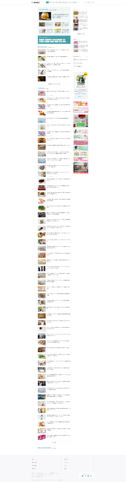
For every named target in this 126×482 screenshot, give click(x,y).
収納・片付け (65, 2)
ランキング (53, 2)
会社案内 (33, 476)
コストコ (52, 41)
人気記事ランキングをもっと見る (54, 84)
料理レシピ (34, 468)
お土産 (64, 41)
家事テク (60, 2)
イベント (56, 41)
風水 (64, 39)
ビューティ (70, 2)
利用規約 (41, 473)
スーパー (66, 465)
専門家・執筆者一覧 (41, 474)
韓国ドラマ (41, 41)
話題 (65, 468)
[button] (44, 2)
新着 (50, 2)
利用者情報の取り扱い (53, 473)
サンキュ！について (34, 474)
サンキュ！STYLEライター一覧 (48, 474)
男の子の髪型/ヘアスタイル (57, 39)
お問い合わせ (33, 473)
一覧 (86, 56)
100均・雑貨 (74, 2)
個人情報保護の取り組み (39, 476)
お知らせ (58, 473)
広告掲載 (38, 473)
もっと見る (54, 442)
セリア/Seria (42, 39)
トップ (47, 2)
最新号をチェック (81, 96)
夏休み (60, 41)
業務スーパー (47, 41)
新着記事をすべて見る (80, 33)
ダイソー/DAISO (48, 39)
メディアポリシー (46, 473)
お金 (57, 2)
